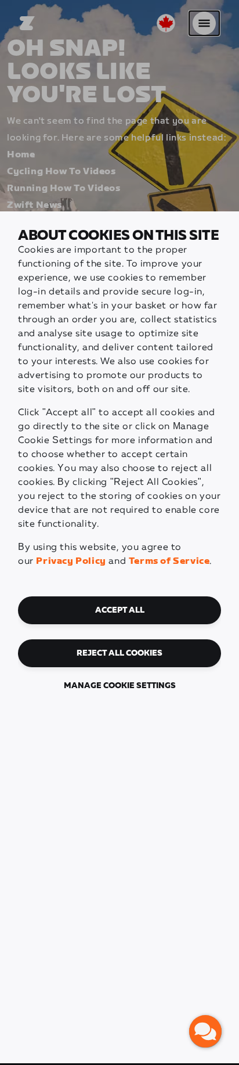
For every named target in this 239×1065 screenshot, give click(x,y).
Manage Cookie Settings (120, 685)
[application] (205, 1031)
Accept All (119, 610)
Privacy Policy (71, 561)
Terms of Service (169, 561)
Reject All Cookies (119, 653)
